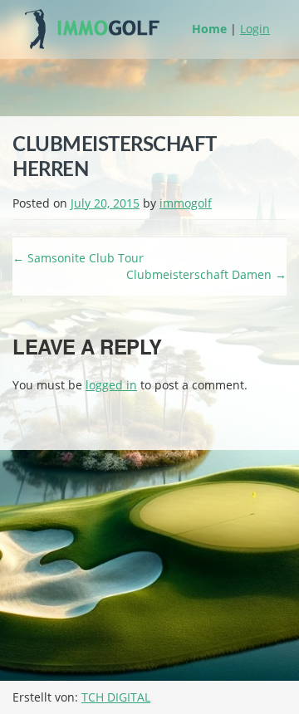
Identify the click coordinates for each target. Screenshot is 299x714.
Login (255, 29)
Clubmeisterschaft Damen (206, 274)
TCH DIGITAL (115, 697)
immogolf (185, 203)
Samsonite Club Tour (78, 258)
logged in (111, 385)
